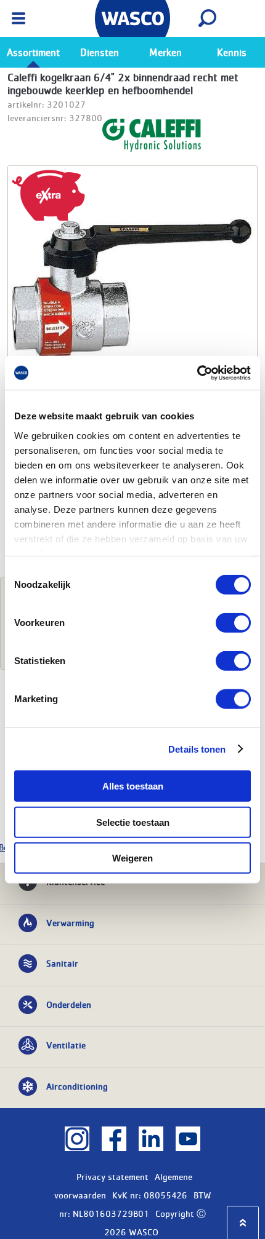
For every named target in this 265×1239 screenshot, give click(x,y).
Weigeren (132, 858)
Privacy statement (112, 1176)
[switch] (233, 623)
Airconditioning (77, 1085)
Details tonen (197, 748)
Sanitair (62, 962)
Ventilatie (66, 1044)
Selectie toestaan (132, 822)
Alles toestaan (132, 786)
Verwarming (70, 922)
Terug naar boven (242, 1222)
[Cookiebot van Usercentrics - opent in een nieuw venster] (197, 373)
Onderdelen (68, 1004)
